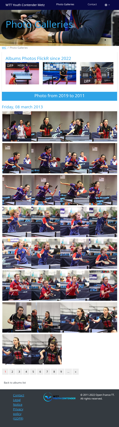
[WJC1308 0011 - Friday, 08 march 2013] (103, 158)
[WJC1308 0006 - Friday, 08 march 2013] (16, 158)
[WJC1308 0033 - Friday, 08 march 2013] (16, 317)
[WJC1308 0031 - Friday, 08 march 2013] (103, 285)
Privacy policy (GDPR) (18, 414)
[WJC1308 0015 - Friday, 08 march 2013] (103, 190)
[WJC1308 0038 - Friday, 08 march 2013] (45, 349)
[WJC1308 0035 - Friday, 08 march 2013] (74, 317)
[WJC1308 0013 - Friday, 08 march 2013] (45, 190)
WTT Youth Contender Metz (25, 5)
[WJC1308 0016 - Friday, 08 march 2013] (16, 222)
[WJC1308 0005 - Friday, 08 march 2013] (103, 126)
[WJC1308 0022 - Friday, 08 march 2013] (16, 254)
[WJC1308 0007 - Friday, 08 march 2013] (45, 158)
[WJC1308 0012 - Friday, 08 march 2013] (16, 190)
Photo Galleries (65, 4)
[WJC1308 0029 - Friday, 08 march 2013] (45, 285)
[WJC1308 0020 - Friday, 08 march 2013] (74, 222)
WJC (4, 47)
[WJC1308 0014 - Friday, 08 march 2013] (74, 190)
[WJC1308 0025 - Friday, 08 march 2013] (103, 254)
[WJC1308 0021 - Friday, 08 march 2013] (103, 222)
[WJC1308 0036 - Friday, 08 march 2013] (103, 317)
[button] (107, 5)
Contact (92, 4)
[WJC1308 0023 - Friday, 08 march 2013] (45, 254)
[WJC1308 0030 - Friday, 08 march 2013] (74, 285)
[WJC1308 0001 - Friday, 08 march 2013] (16, 126)
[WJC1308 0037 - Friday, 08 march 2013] (16, 349)
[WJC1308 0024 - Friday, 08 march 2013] (74, 254)
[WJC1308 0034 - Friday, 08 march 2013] (45, 317)
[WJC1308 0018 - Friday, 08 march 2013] (45, 222)
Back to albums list (15, 382)
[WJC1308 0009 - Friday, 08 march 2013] (74, 158)
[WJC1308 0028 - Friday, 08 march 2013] (16, 285)
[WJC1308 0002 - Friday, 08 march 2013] (45, 126)
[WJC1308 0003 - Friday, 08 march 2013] (74, 126)
